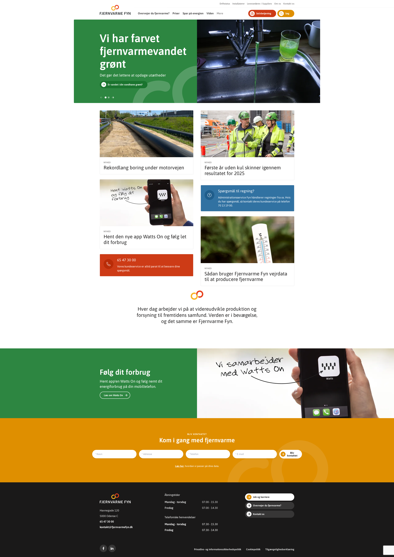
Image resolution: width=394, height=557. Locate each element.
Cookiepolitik (253, 549)
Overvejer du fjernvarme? (153, 13)
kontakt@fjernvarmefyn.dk (116, 527)
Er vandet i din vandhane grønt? (125, 84)
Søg (287, 13)
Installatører (238, 3)
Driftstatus (225, 3)
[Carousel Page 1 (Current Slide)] (106, 97)
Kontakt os (288, 3)
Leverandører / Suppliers (259, 3)
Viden (210, 13)
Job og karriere (261, 497)
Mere (220, 13)
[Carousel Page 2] (109, 97)
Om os (277, 3)
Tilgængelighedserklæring (279, 549)
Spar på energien (193, 13)
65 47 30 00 (107, 521)
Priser (176, 13)
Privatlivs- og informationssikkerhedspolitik (217, 549)
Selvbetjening (263, 13)
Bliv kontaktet (292, 454)
